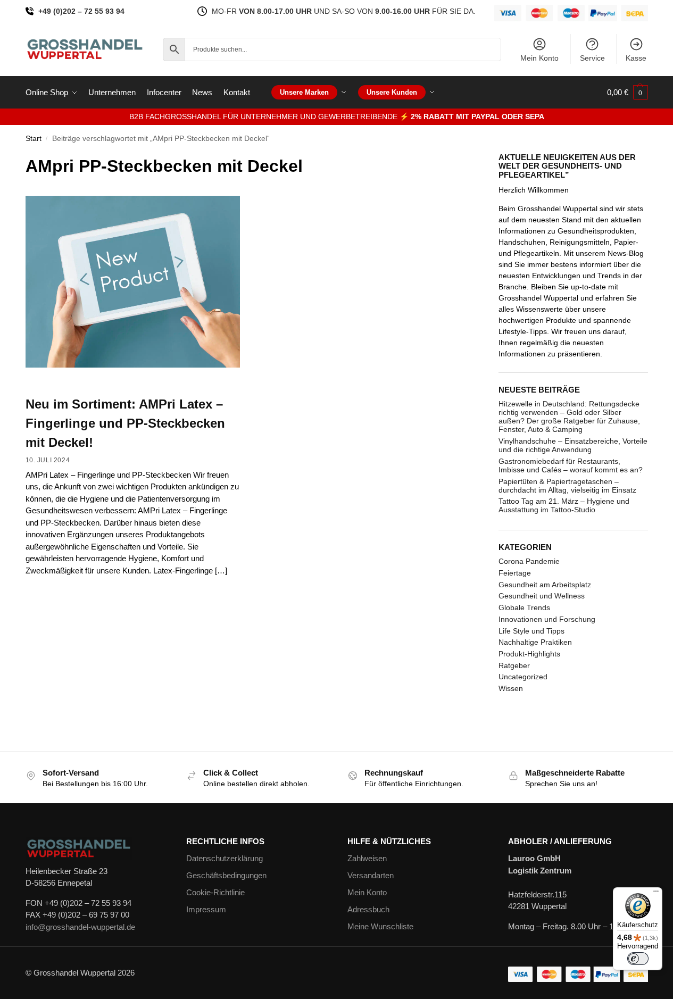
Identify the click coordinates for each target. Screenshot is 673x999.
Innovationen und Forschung (546, 619)
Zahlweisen (367, 858)
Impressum (206, 909)
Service (592, 58)
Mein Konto (539, 58)
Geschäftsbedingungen (226, 875)
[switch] (638, 958)
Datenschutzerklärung (224, 858)
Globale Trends (524, 607)
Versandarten (370, 875)
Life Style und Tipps (531, 631)
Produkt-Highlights (529, 654)
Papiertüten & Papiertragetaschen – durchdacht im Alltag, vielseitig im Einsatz (567, 485)
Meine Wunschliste (380, 926)
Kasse (636, 58)
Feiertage (514, 573)
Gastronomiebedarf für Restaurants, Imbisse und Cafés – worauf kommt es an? (570, 465)
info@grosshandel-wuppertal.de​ (80, 926)
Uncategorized (522, 676)
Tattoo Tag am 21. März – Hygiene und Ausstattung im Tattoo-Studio (563, 505)
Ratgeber (514, 665)
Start (33, 139)
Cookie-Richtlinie (215, 892)
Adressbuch (368, 909)
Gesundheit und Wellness (541, 596)
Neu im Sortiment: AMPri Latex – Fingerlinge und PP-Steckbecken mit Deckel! (125, 423)
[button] (627, 93)
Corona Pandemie (529, 561)
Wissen (510, 688)
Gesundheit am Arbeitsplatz (544, 584)
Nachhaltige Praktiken (535, 642)
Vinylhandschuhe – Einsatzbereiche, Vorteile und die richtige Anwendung (572, 445)
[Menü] (656, 893)
